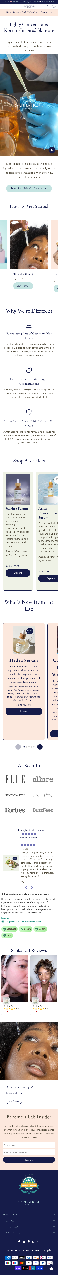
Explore (18, 572)
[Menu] (1, 6)
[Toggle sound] (52, 150)
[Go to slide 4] (31, 747)
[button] (27, 887)
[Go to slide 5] (34, 747)
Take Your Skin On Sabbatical (29, 188)
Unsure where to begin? (19, 1087)
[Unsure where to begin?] (29, 1051)
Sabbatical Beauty (23, 1250)
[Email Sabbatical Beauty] (39, 1242)
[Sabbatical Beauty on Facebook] (19, 1242)
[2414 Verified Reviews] (29, 1194)
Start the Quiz (23, 286)
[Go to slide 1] (24, 747)
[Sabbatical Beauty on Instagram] (34, 1242)
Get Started (14, 1100)
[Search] (48, 6)
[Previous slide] (18, 747)
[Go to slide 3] (29, 747)
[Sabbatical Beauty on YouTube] (24, 1242)
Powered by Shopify (41, 1250)
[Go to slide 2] (26, 747)
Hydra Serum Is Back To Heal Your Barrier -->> (29, 12)
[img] (29, 834)
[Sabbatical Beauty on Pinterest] (29, 1242)
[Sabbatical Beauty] (29, 6)
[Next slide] (40, 747)
